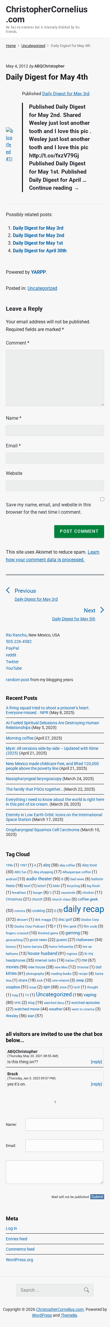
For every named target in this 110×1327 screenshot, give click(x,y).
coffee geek (88, 899)
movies (12, 967)
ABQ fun (20, 872)
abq (46, 865)
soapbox (13, 987)
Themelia (69, 1315)
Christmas (14, 899)
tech (77, 987)
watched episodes (85, 1003)
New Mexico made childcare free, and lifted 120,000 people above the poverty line (52, 766)
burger (38, 893)
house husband (42, 953)
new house (36, 967)
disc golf (65, 920)
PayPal (12, 648)
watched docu (54, 1003)
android (11, 879)
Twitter (12, 661)
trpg (15, 995)
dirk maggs (43, 920)
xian (31, 1015)
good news (38, 940)
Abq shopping (43, 872)
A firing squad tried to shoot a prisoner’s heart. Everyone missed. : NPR (48, 710)
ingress (72, 954)
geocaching (14, 940)
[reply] (96, 1061)
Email (13, 446)
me (84, 960)
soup (32, 987)
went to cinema (83, 1009)
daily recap (83, 909)
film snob (90, 926)
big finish (93, 886)
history (11, 947)
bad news (77, 879)
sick (40, 980)
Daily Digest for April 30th (40, 250)
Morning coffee (19, 738)
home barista (32, 947)
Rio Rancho (16, 635)
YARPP (38, 272)
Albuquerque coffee (76, 872)
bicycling (73, 886)
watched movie (27, 1009)
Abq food (89, 865)
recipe (83, 974)
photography (35, 974)
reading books (61, 974)
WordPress (42, 1315)
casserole (68, 893)
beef (27, 886)
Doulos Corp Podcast (29, 926)
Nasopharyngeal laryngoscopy (34, 778)
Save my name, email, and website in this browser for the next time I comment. (48, 508)
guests (61, 940)
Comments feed (20, 1249)
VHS (17, 1003)
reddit (11, 655)
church (37, 899)
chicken (88, 893)
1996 (9, 865)
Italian (70, 961)
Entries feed (16, 1239)
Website (14, 473)
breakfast (19, 893)
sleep (80, 980)
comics (19, 911)
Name (13, 418)
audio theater (39, 878)
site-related (60, 980)
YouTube (14, 668)
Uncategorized (42, 288)
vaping (90, 994)
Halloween (85, 940)
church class (61, 899)
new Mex (61, 967)
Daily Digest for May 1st (38, 243)
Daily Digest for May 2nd (38, 235)
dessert (22, 920)
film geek (70, 926)
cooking (38, 911)
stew (63, 987)
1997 (23, 865)
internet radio (45, 960)
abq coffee (67, 865)
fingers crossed (17, 933)
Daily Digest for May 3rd (65, 93)
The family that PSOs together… (34, 789)
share (22, 980)
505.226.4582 (19, 641)
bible (56, 886)
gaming (72, 932)
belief (42, 886)
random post (17, 679)
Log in (11, 1228)
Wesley (12, 1016)
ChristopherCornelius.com (60, 1309)
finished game (48, 933)
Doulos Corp (90, 920)
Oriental (83, 967)
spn (46, 987)
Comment (17, 343)
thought (92, 987)
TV (27, 995)
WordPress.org (19, 1259)
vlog (31, 1003)
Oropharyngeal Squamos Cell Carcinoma (42, 829)
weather (55, 1009)
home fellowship (61, 947)
